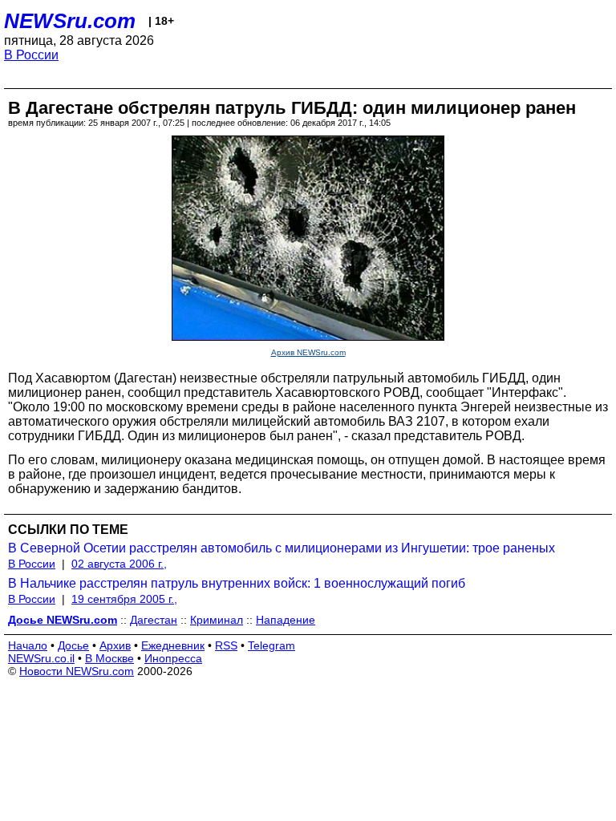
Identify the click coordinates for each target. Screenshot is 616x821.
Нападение (285, 619)
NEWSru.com (70, 21)
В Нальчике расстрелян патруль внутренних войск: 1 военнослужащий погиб (236, 583)
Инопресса (173, 658)
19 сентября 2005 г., (124, 598)
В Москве (109, 658)
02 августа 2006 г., (119, 563)
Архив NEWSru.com (308, 352)
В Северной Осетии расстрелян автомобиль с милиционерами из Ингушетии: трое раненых (281, 548)
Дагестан (153, 619)
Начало (27, 645)
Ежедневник (173, 645)
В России (31, 55)
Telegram (271, 645)
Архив (115, 645)
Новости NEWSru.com (76, 671)
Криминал (216, 619)
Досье (73, 645)
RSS (226, 645)
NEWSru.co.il (41, 658)
